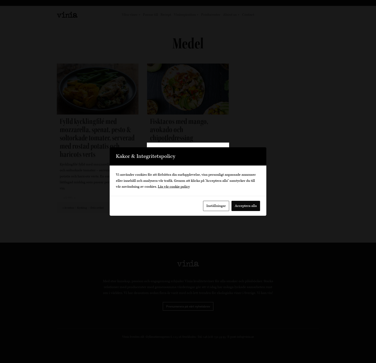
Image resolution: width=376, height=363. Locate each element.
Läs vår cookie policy (174, 186)
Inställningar (216, 206)
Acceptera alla (246, 206)
